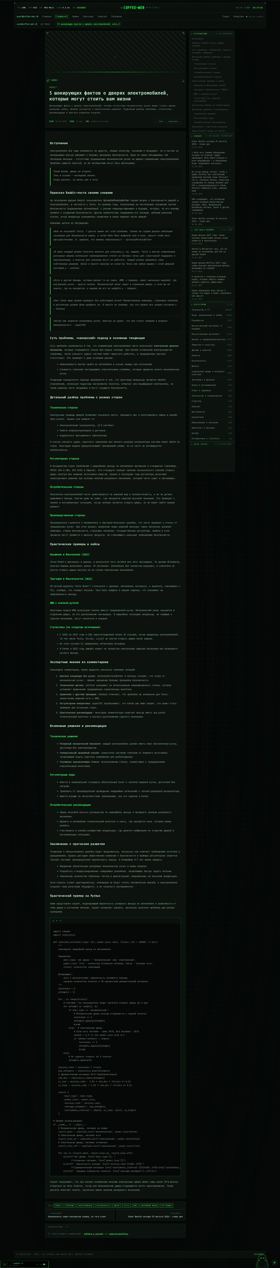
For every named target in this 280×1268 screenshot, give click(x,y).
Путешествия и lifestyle (212, 438)
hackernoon (212, 417)
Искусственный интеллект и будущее (212, 327)
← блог (160, 121)
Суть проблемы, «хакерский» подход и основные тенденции (212, 51)
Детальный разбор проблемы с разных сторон (211, 58)
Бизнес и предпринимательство (212, 339)
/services (88, 16)
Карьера (212, 406)
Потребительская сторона (207, 72)
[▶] (4, 1264)
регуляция (167, 1206)
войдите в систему (93, 1234)
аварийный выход (149, 1206)
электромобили (85, 1206)
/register (238, 16)
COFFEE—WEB (134, 8)
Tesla (126, 1206)
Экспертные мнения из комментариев (210, 105)
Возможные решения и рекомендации (210, 109)
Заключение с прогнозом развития (209, 127)
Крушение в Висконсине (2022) (210, 85)
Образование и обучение (212, 422)
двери (116, 1206)
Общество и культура (212, 345)
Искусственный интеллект (212, 334)
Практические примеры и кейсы (208, 81)
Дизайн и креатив (212, 350)
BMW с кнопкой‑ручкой (205, 94)
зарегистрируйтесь (118, 1234)
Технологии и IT (212, 310)
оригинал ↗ (174, 121)
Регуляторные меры (203, 118)
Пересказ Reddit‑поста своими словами (208, 44)
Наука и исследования (212, 385)
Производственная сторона (207, 77)
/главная (46, 16)
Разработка (212, 320)
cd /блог (45, 24)
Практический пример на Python (208, 131)
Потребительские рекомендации (210, 122)
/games (75, 16)
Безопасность (212, 361)
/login (225, 16)
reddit (58, 1206)
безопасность (103, 1206)
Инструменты (212, 412)
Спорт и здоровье (212, 390)
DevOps (212, 433)
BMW (135, 1206)
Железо (212, 366)
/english (102, 16)
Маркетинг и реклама (212, 428)
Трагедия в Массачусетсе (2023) (211, 89)
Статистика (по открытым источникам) (207, 99)
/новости (61, 16)
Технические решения (205, 114)
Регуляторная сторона (205, 68)
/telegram (116, 16)
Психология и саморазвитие (212, 396)
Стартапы (212, 401)
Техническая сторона (205, 64)
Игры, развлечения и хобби (212, 315)
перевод (70, 1206)
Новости (212, 355)
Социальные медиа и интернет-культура (212, 373)
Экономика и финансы (212, 380)
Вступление (197, 39)
